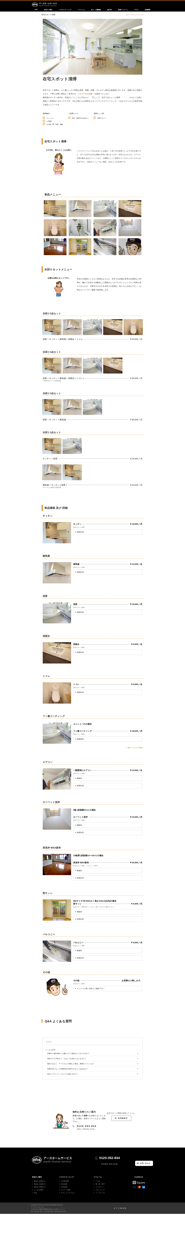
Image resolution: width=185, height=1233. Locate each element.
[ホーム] (127, 15)
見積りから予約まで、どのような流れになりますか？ (66, 1058)
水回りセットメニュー (58, 269)
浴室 (105, 208)
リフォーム (81, 9)
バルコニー (104, 247)
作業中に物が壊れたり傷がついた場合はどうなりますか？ (68, 1053)
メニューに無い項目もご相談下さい (90, 988)
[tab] (107, 532)
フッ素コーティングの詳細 (133, 748)
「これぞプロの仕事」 (85, 94)
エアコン (105, 228)
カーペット (129, 228)
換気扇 (80, 208)
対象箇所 (80, 739)
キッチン (55, 208)
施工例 (109, 9)
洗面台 (130, 208)
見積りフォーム (123, 9)
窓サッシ (80, 247)
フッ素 (80, 228)
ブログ (136, 9)
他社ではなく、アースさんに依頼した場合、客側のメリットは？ (70, 1064)
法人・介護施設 (96, 9)
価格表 (79, 778)
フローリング (55, 247)
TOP (36, 9)
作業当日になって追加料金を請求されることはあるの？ (67, 1069)
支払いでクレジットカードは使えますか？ (62, 1074)
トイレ (55, 228)
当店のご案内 (48, 9)
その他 (130, 247)
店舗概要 (147, 9)
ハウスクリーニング (65, 9)
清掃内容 (80, 532)
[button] (121, 1118)
